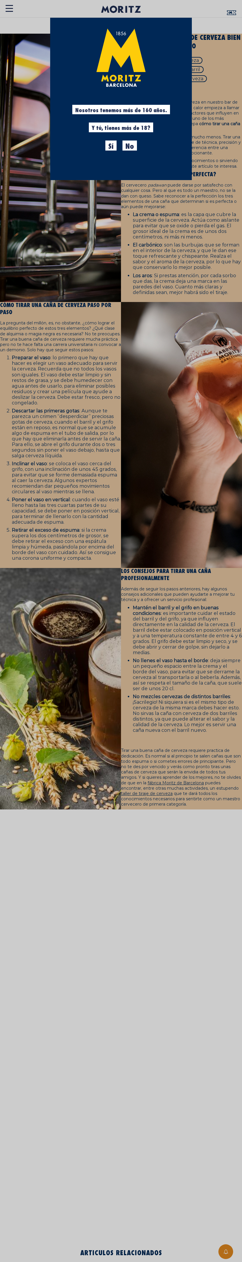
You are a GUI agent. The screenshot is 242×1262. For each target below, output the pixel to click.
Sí (111, 146)
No (129, 146)
